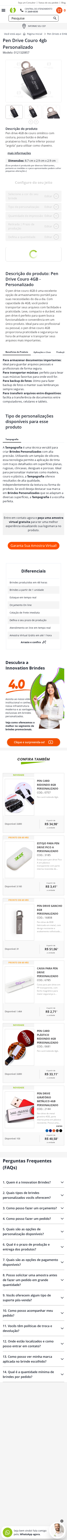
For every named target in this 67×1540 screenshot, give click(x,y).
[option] (14, 113)
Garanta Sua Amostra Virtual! (33, 545)
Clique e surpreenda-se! (29, 742)
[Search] (55, 18)
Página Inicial (34, 33)
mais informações (19, 153)
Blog (63, 2)
